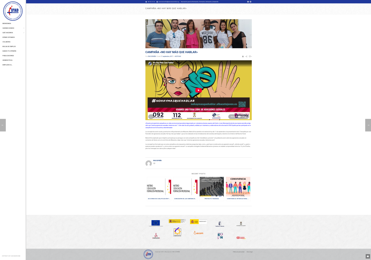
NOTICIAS (225, 12)
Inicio (220, 12)
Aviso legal (250, 252)
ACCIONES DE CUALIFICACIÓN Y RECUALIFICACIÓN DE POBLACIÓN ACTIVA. (159, 198)
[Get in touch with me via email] (154, 163)
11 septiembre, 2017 (167, 56)
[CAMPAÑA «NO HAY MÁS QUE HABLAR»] (198, 33)
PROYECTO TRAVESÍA (212, 198)
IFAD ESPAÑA (152, 56)
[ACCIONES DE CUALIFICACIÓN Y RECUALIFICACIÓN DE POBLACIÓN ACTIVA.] (159, 186)
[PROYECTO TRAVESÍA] (212, 186)
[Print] (243, 56)
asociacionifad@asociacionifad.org (169, 1)
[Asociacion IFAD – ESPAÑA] (13, 11)
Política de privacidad (238, 252)
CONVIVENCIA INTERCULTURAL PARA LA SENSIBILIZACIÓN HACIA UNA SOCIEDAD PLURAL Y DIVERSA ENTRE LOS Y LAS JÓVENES (238, 198)
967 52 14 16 (151, 1)
